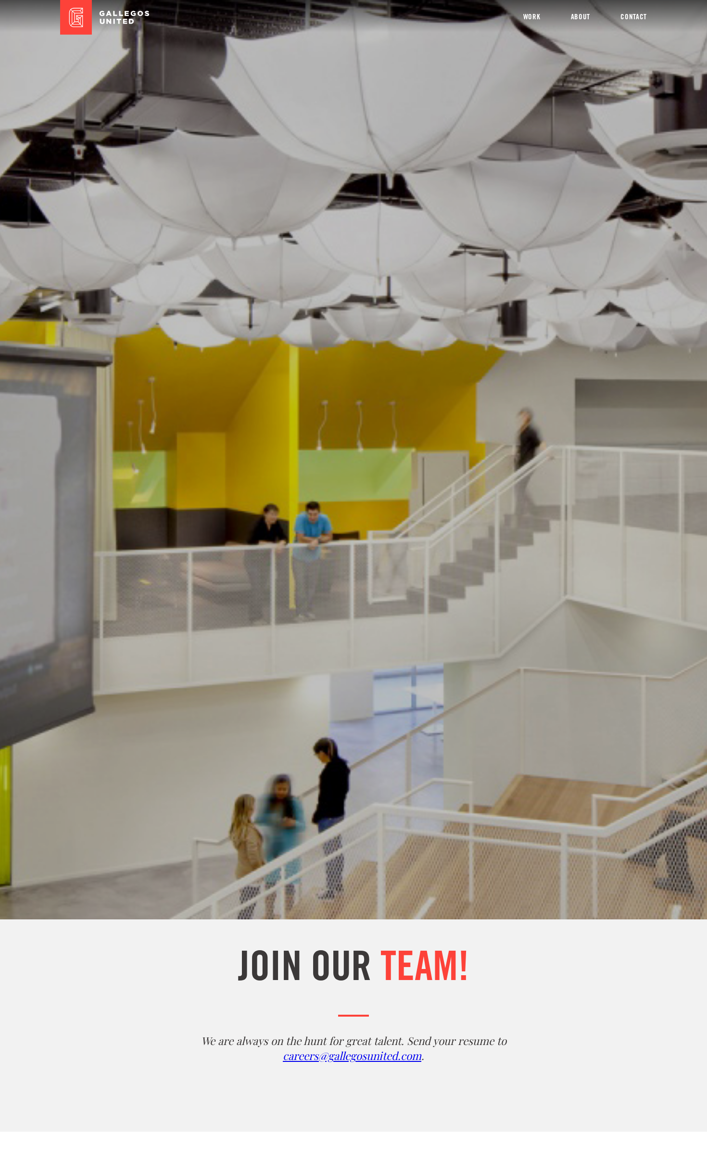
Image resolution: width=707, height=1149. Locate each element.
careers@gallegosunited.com (352, 1055)
